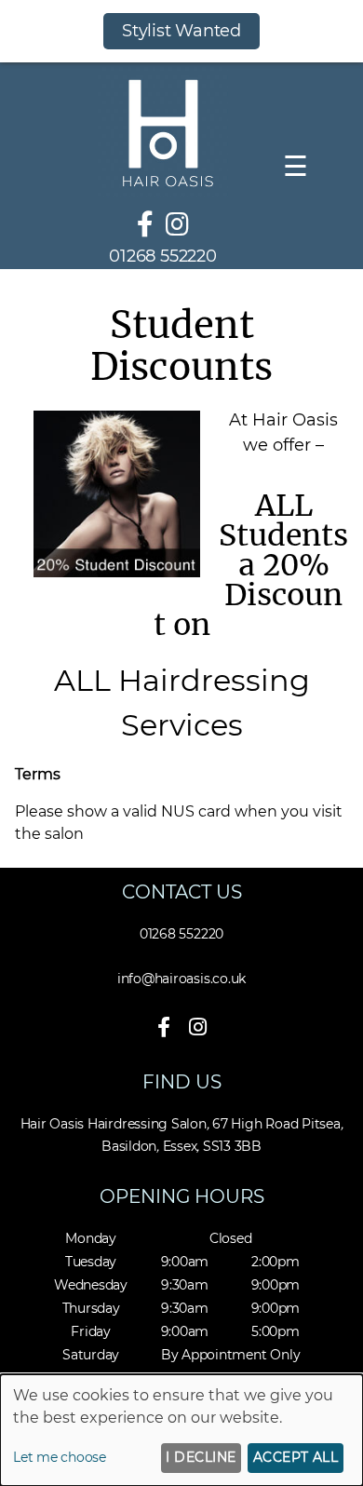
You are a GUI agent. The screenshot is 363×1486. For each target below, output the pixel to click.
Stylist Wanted (181, 30)
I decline (200, 1457)
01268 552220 (162, 256)
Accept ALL (296, 1457)
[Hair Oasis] (163, 192)
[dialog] (181, 1430)
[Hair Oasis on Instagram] (177, 224)
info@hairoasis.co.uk (181, 978)
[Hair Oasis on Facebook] (145, 224)
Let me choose (59, 1457)
